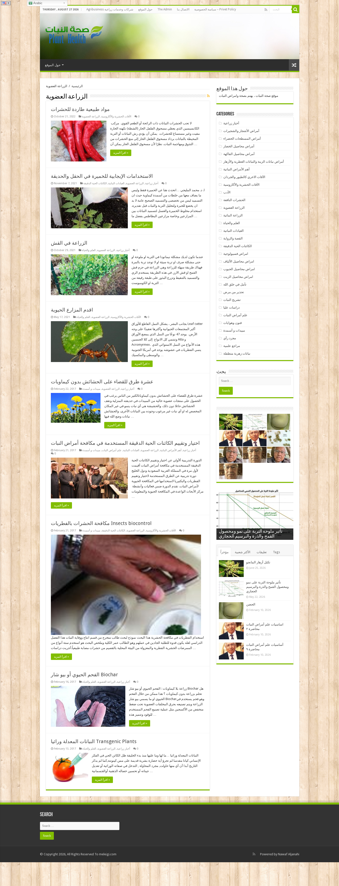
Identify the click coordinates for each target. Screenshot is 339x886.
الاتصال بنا (183, 9)
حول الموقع (145, 9)
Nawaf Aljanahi (288, 854)
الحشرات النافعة (234, 200)
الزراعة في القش (69, 243)
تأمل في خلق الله (234, 284)
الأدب (227, 192)
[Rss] (266, 10)
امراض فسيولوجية (235, 254)
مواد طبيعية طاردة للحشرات (80, 109)
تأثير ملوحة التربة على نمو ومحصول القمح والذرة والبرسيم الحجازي (267, 586)
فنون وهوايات (232, 323)
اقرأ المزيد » (120, 153)
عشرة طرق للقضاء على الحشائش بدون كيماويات (102, 382)
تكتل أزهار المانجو (258, 562)
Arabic (37, 3)
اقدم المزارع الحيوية (72, 310)
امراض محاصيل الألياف (238, 261)
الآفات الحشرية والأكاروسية (116, 116)
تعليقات (262, 552)
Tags (276, 552)
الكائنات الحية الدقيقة (95, 183)
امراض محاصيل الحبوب (239, 269)
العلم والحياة (89, 250)
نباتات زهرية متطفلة (236, 353)
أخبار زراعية (151, 183)
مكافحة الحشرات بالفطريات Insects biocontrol (101, 523)
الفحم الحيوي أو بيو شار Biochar (84, 675)
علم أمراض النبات (112, 450)
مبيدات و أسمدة (91, 389)
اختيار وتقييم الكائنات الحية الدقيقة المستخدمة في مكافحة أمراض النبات (126, 443)
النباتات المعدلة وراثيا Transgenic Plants (93, 741)
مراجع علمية (231, 346)
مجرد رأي (229, 338)
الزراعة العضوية (91, 116)
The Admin (164, 9)
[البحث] (295, 9)
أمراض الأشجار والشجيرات (241, 131)
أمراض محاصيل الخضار (238, 146)
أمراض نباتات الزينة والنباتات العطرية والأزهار (253, 161)
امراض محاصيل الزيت (238, 277)
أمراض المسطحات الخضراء (242, 138)
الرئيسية (77, 86)
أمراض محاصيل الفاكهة (239, 154)
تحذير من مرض (233, 292)
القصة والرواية (233, 238)
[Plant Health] (73, 35)
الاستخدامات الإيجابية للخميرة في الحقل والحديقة (102, 176)
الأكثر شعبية (242, 552)
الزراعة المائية (233, 215)
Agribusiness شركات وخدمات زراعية (109, 9)
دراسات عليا (231, 307)
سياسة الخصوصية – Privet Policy (215, 9)
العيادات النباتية (116, 183)
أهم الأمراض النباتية (170, 450)
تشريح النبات (232, 300)
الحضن (250, 604)
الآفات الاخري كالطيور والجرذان (244, 177)
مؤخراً (224, 552)
